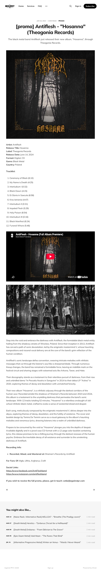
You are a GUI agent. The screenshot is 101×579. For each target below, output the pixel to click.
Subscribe (90, 6)
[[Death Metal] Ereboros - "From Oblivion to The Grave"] (50, 530)
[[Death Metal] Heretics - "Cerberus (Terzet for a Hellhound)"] (50, 523)
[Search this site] (70, 6)
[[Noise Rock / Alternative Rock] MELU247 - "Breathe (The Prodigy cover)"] (50, 517)
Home (21, 6)
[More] (46, 6)
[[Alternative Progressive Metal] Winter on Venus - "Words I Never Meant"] (50, 542)
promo (61, 21)
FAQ (40, 6)
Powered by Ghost (90, 568)
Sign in (78, 6)
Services (30, 6)
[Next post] (93, 490)
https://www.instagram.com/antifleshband (26, 474)
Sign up (50, 568)
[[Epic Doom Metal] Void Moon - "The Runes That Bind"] (50, 536)
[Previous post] (8, 490)
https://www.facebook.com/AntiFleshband (26, 470)
